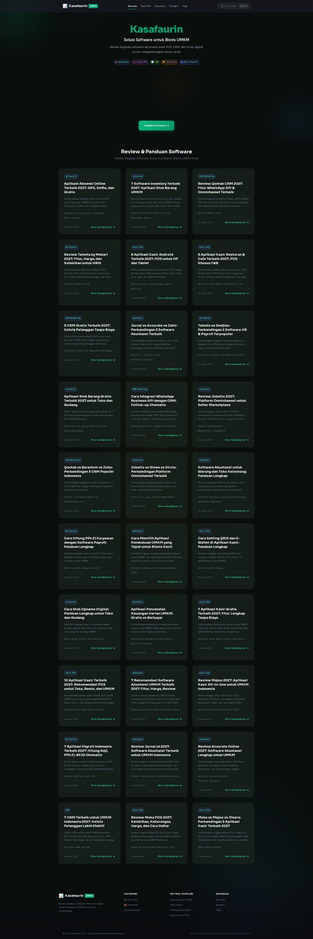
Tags (184, 6)
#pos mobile (165, 284)
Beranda (132, 6)
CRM (67, 810)
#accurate (203, 776)
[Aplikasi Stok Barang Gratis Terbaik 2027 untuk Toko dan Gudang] (89, 414)
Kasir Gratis (176, 904)
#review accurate (218, 776)
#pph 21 (68, 568)
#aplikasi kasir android (144, 284)
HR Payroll (71, 176)
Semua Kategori (132, 910)
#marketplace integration (211, 431)
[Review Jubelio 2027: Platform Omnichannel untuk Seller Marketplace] (223, 414)
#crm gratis (70, 351)
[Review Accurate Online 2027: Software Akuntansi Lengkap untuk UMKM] (223, 764)
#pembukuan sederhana (209, 502)
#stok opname (71, 639)
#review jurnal (148, 776)
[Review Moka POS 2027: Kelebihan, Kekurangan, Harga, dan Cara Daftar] (156, 833)
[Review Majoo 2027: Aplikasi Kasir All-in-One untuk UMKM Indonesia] (223, 695)
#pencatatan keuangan (142, 639)
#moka (201, 847)
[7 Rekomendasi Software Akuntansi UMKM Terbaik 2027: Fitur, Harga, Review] (156, 695)
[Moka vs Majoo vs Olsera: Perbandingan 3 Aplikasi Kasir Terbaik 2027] (223, 833)
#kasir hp (136, 289)
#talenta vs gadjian (209, 355)
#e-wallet (210, 568)
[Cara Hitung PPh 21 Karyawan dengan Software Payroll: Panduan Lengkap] (89, 556)
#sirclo (156, 497)
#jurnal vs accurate (142, 355)
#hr (93, 776)
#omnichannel (215, 426)
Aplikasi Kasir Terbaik (181, 899)
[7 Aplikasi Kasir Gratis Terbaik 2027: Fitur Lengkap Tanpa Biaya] (223, 627)
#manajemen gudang (140, 218)
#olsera (217, 847)
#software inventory (142, 213)
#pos (84, 710)
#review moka (149, 847)
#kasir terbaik (96, 710)
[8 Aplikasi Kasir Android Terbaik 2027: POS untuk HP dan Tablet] (156, 272)
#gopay (219, 568)
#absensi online (72, 213)
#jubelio (202, 426)
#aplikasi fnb (235, 284)
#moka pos (136, 847)
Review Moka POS (179, 915)
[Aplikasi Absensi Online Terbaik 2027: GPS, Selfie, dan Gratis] (89, 201)
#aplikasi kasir (206, 639)
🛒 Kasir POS (131, 899)
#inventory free (97, 426)
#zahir (157, 355)
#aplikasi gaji (82, 776)
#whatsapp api (138, 426)
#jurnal (176, 710)
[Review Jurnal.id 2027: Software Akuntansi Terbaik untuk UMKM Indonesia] (156, 764)
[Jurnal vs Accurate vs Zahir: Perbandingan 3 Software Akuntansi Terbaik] (156, 343)
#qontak (202, 213)
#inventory (98, 639)
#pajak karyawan (81, 568)
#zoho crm (92, 497)
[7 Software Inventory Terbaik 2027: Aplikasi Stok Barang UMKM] (156, 201)
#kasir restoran (206, 284)
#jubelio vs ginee (140, 497)
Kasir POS (146, 6)
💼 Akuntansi (131, 904)
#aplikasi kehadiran (93, 213)
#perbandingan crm (73, 502)
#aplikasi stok (162, 213)
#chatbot (171, 426)
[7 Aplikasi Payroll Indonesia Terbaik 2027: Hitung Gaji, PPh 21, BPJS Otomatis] (89, 764)
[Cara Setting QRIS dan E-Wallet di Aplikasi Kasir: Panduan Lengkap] (223, 556)
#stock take (85, 639)
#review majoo (213, 710)
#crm (218, 213)
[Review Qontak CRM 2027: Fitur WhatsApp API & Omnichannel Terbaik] (223, 201)
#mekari (211, 213)
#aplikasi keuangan (141, 643)
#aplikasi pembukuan (142, 568)
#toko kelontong (237, 497)
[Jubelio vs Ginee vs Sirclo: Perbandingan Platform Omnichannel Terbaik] (156, 485)
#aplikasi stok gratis (76, 426)
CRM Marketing (206, 176)
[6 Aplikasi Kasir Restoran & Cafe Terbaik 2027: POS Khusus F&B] (223, 272)
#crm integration (156, 426)
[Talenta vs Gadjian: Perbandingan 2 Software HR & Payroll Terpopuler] (223, 343)
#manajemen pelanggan (100, 351)
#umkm (134, 572)
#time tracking (72, 218)
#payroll (240, 355)
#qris (201, 568)
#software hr (228, 355)
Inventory (138, 176)
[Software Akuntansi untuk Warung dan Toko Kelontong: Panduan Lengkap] (223, 485)
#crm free (83, 351)
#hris (86, 284)
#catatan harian (163, 639)
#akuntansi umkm (162, 710)
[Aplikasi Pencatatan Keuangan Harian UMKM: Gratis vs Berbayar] (156, 627)
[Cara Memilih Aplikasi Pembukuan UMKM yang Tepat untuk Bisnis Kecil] (156, 556)
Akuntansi (160, 6)
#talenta (68, 284)
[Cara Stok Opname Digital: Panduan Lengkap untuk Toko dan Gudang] (89, 627)
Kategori (174, 6)
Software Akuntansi (180, 910)
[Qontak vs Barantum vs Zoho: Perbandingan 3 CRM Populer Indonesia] (89, 485)
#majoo (201, 710)
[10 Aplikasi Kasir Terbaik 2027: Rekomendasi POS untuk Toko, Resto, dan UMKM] (89, 695)
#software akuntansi (142, 360)
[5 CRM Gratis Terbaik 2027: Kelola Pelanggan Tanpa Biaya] (89, 343)
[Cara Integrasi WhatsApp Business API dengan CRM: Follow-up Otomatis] (156, 414)
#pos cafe (221, 284)
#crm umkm (75, 847)
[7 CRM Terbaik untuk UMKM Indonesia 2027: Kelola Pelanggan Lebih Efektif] (89, 833)
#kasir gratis (223, 639)
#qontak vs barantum (75, 497)
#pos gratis (238, 639)
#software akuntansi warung (213, 497)
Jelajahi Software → (156, 125)
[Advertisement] (156, 92)
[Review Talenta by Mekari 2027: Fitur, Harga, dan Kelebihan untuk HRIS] (89, 272)
